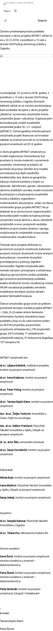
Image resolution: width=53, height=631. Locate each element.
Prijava (7, 11)
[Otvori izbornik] (15, 11)
